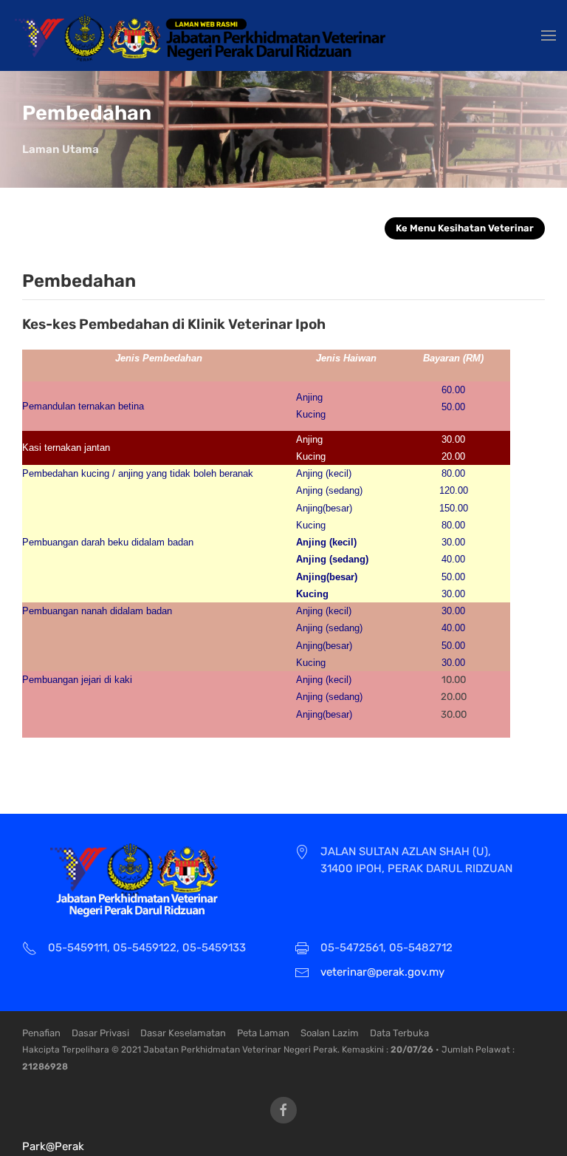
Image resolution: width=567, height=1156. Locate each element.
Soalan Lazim (329, 1032)
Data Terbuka (399, 1032)
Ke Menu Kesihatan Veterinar (465, 228)
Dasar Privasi (100, 1032)
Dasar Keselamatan (183, 1032)
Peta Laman (263, 1032)
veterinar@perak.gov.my (382, 972)
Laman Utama (60, 149)
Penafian (41, 1032)
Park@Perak (53, 1146)
